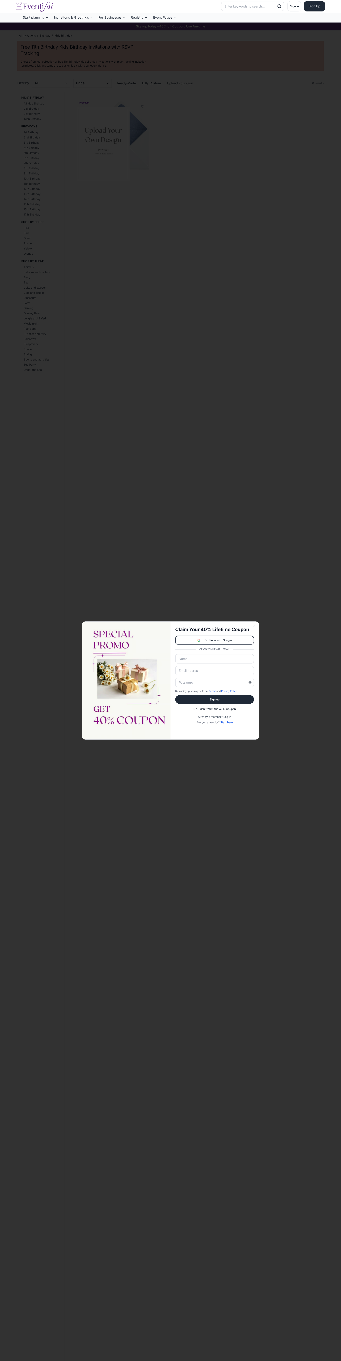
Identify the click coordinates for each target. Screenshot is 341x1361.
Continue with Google (218, 640)
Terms (212, 691)
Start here (226, 722)
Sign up (215, 699)
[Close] (254, 626)
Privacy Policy (229, 691)
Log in (227, 716)
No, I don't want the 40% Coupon (214, 709)
